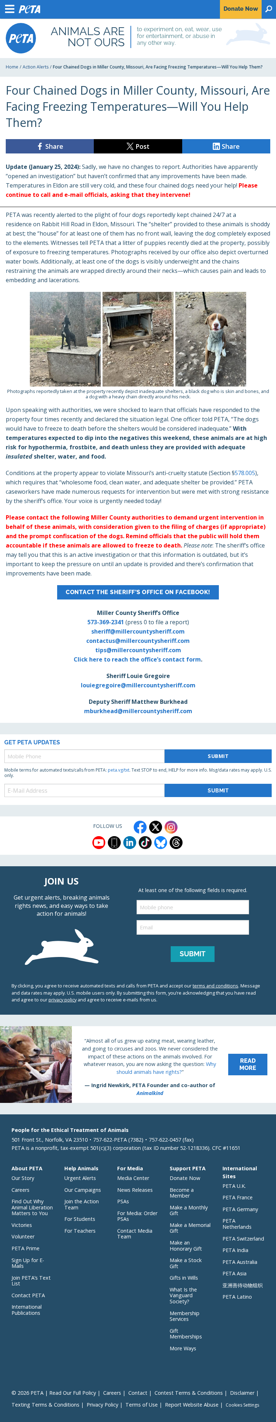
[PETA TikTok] (145, 842)
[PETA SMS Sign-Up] (114, 842)
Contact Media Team (134, 1233)
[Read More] (138, 1064)
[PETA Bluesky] (160, 842)
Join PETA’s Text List (31, 1280)
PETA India (235, 1250)
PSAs (123, 1201)
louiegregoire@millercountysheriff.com (138, 685)
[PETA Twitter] (155, 827)
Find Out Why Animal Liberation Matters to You (32, 1207)
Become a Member (182, 1192)
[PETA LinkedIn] (129, 842)
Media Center (133, 1178)
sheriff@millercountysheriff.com (138, 631)
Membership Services (184, 1316)
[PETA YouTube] (98, 842)
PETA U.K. (234, 1185)
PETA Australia (239, 1262)
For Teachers (80, 1230)
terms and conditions (215, 985)
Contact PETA (28, 1295)
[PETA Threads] (176, 842)
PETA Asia (234, 1273)
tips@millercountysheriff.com (138, 650)
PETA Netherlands (237, 1223)
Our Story (23, 1178)
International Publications (27, 1309)
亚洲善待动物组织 (242, 1285)
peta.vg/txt (118, 770)
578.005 (245, 473)
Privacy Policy (102, 1404)
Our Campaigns (82, 1189)
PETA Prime (26, 1248)
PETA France (237, 1197)
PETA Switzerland (243, 1238)
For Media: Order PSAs (137, 1216)
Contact (137, 1392)
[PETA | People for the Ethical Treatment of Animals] (21, 38)
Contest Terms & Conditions (189, 1392)
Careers (20, 1189)
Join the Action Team (81, 1204)
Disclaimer (242, 1392)
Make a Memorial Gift (190, 1228)
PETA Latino (237, 1296)
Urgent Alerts (80, 1178)
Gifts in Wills (184, 1277)
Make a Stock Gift (186, 1263)
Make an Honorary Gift (186, 1245)
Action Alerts (36, 67)
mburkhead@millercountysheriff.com (138, 711)
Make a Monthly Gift (189, 1210)
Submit (218, 756)
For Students (79, 1218)
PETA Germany (240, 1209)
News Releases (135, 1189)
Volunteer (23, 1236)
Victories (22, 1225)
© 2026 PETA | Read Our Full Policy (54, 1392)
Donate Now (185, 1178)
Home (12, 67)
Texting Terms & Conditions (45, 1404)
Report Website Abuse (191, 1404)
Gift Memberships (186, 1333)
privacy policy (63, 999)
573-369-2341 (105, 622)
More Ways (183, 1348)
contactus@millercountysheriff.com (138, 641)
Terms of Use (141, 1404)
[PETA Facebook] (140, 827)
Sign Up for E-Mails (28, 1263)
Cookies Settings (242, 1405)
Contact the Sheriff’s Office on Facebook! (138, 592)
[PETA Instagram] (171, 827)
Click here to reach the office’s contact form (137, 659)
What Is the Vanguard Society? (183, 1295)
